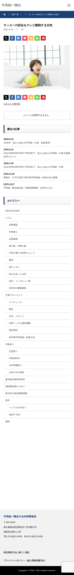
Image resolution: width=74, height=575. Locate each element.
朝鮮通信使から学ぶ (15, 386)
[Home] (5, 14)
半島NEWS (14, 358)
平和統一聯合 (34, 570)
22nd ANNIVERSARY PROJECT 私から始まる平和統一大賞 (33, 167)
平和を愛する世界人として (22, 253)
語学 (7, 400)
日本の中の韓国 (16, 372)
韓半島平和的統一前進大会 (22, 337)
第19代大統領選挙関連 (16, 393)
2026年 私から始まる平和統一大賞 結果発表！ (28, 143)
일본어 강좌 (14, 414)
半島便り (9, 344)
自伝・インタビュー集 (20, 281)
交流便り (13, 351)
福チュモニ (14, 267)
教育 (11, 309)
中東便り (13, 232)
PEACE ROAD (12, 211)
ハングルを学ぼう (17, 407)
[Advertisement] (37, 467)
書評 (11, 260)
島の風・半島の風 (17, 246)
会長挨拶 (13, 239)
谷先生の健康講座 (17, 288)
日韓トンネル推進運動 (20, 323)
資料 (7, 421)
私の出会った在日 (17, 274)
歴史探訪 (13, 330)
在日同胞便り (15, 365)
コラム (8, 218)
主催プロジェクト (14, 295)
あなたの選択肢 (12, 104)
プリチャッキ (15, 302)
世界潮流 (13, 225)
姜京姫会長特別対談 (15, 379)
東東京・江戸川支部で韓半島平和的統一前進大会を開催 (30, 177)
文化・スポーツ (16, 316)
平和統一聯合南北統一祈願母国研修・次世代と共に (28, 188)
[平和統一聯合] (11, 5)
